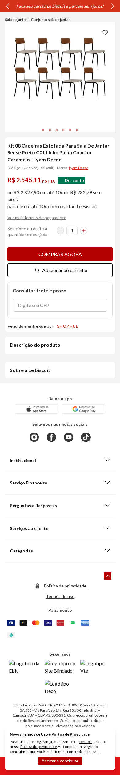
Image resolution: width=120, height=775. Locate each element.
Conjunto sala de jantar (50, 19)
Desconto (74, 180)
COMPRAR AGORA (60, 254)
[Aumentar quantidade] (83, 230)
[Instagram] (34, 437)
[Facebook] (51, 437)
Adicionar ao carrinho (64, 270)
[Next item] (112, 6)
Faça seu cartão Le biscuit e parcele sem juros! (60, 6)
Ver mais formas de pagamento (36, 217)
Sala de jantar (16, 19)
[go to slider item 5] (77, 130)
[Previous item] (7, 6)
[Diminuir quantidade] (60, 230)
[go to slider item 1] (50, 130)
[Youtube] (68, 437)
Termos (85, 741)
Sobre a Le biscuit (30, 370)
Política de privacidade (65, 585)
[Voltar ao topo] (107, 576)
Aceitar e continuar (60, 760)
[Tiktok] (85, 437)
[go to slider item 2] (57, 130)
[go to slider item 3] (63, 130)
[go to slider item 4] (70, 130)
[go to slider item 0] (43, 130)
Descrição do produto (35, 345)
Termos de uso (60, 596)
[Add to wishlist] (105, 32)
